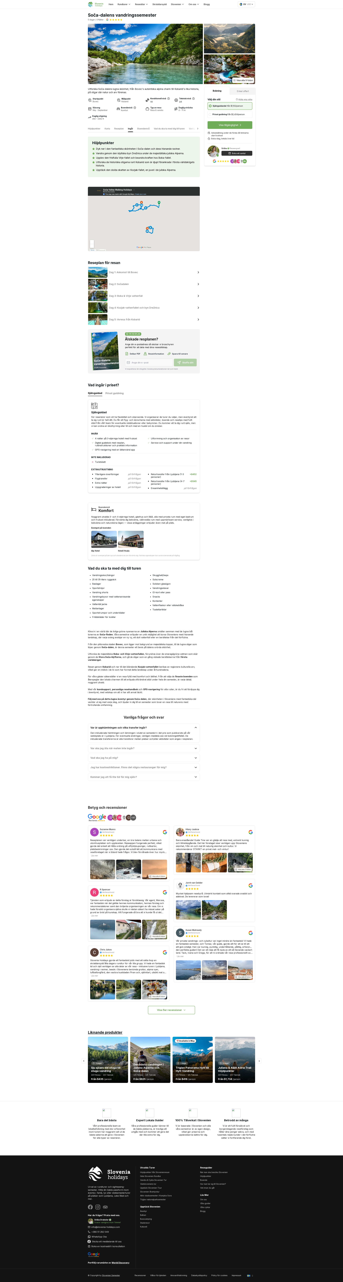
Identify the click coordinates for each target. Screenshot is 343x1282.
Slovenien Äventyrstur (149, 1192)
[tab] (217, 91)
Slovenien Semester (111, 1275)
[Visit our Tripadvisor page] (105, 1207)
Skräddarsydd (159, 4)
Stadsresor (145, 1223)
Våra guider (205, 1203)
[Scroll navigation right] (198, 129)
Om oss (203, 1199)
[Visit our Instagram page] (97, 1207)
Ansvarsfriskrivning (178, 1275)
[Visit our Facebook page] (90, 1207)
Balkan (143, 1215)
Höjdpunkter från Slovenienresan (154, 1172)
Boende (203, 1180)
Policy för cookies (219, 1275)
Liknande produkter (105, 1032)
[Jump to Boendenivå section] (134, 107)
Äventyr (143, 1211)
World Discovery (120, 1262)
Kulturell (143, 1227)
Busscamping (146, 1219)
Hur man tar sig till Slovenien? (213, 1184)
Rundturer (123, 4)
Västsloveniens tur (148, 1184)
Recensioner (140, 1275)
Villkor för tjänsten (158, 1275)
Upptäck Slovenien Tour (151, 1188)
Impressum (236, 1275)
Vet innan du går (207, 1188)
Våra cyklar (205, 1207)
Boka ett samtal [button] (238, 153)
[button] (114, 20)
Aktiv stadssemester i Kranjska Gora (156, 1195)
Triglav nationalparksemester (153, 1199)
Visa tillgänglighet (228, 125)
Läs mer (94, 855)
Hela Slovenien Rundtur (150, 1176)
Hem (111, 4)
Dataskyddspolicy (199, 1275)
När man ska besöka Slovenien (214, 1172)
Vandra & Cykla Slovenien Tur (153, 1180)
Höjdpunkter (205, 1176)
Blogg (207, 4)
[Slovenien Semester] (109, 1173)
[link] (109, 1231)
